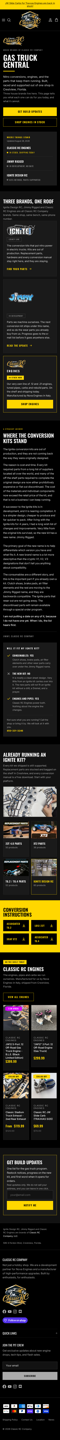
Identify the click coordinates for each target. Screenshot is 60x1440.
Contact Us (26, 1419)
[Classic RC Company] (30, 20)
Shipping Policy (10, 1419)
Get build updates (30, 111)
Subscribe (30, 1376)
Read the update (17, 345)
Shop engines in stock (30, 122)
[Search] (10, 20)
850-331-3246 (15, 730)
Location (40, 1419)
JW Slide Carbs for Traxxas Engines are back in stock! (30, 4)
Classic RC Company (21, 1429)
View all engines (18, 997)
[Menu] (3, 20)
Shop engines (30, 404)
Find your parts (17, 269)
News (51, 1419)
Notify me (30, 1205)
